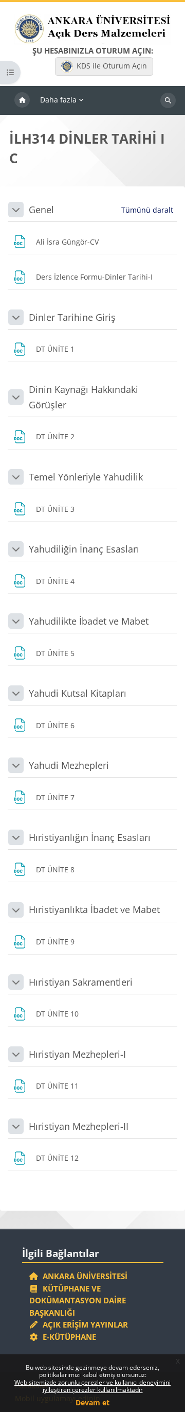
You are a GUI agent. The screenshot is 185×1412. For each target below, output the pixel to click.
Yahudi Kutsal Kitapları (77, 693)
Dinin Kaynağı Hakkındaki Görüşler (83, 397)
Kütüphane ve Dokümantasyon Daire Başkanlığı (77, 1300)
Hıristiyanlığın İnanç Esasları (90, 837)
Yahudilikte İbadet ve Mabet (89, 621)
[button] (16, 209)
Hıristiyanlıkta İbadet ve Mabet (94, 909)
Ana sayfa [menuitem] (22, 100)
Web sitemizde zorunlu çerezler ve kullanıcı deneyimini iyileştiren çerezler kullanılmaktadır (92, 1386)
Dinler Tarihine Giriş (72, 317)
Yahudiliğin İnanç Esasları (84, 549)
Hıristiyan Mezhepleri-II (78, 1126)
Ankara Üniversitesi (83, 1276)
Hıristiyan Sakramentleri (81, 982)
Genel (41, 209)
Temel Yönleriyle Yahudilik (86, 477)
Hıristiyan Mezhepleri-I (77, 1054)
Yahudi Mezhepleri (69, 765)
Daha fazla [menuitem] (58, 100)
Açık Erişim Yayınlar (84, 1324)
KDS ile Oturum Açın (112, 66)
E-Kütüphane (67, 1337)
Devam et (92, 1402)
